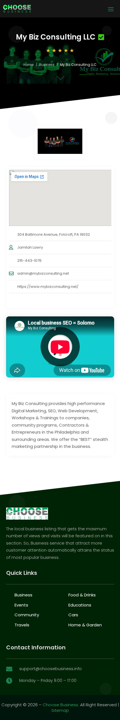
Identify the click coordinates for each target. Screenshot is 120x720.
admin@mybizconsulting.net (43, 273)
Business (46, 64)
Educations (79, 605)
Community (27, 615)
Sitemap (60, 710)
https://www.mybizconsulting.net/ (47, 286)
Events (21, 605)
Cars (73, 615)
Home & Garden (85, 625)
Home (28, 64)
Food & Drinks (82, 595)
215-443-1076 (29, 260)
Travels (22, 625)
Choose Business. (61, 705)
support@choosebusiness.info (50, 669)
